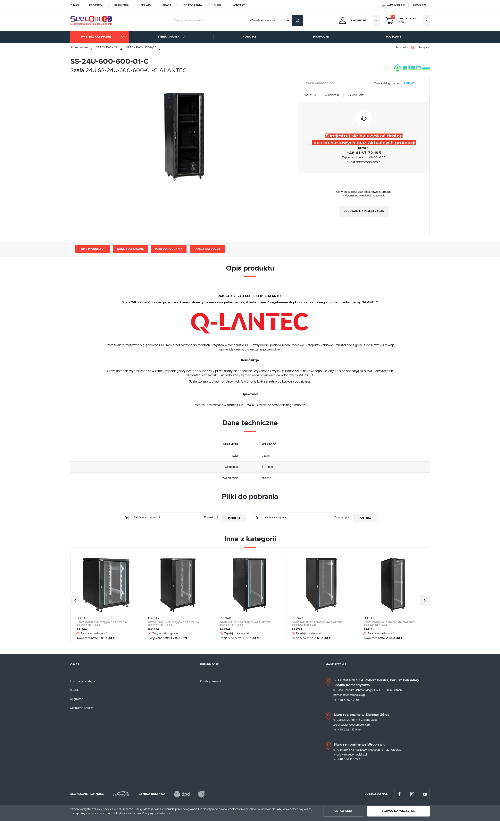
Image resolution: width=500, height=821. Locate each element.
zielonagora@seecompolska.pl (351, 724)
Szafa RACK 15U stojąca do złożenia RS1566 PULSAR (102, 624)
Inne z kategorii (207, 249)
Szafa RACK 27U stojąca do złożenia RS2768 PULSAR (317, 624)
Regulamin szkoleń (82, 708)
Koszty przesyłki (210, 681)
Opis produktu (92, 249)
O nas (75, 5)
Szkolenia (121, 5)
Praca (166, 5)
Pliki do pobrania (169, 249)
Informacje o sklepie (82, 681)
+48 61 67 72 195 (364, 153)
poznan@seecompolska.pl (349, 695)
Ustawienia (343, 811)
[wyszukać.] (297, 20)
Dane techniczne (130, 249)
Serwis (146, 5)
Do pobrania (192, 5)
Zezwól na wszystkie (398, 811)
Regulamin (76, 699)
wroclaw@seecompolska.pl (350, 754)
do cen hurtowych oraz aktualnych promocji (364, 142)
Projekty (95, 5)
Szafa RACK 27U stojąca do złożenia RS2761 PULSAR (245, 624)
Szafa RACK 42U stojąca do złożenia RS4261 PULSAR (388, 624)
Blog (217, 5)
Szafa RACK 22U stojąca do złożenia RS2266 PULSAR (173, 624)
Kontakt (239, 5)
